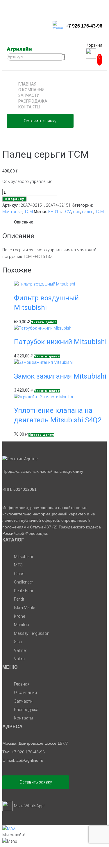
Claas (19, 573)
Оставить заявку (40, 121)
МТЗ (18, 565)
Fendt (19, 599)
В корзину (14, 199)
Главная (27, 84)
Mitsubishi (23, 556)
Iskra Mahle (24, 607)
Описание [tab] (23, 222)
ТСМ (28, 211)
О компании (31, 90)
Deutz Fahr (23, 590)
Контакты (29, 107)
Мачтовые (12, 211)
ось (76, 211)
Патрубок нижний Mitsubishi (60, 342)
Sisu (18, 641)
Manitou (21, 624)
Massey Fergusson (31, 633)
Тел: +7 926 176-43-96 (23, 752)
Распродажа (32, 101)
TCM (66, 211)
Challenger (23, 582)
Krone (19, 616)
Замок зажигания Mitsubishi (60, 376)
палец (87, 211)
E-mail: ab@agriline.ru (22, 760)
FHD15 (54, 211)
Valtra (19, 659)
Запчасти (29, 95)
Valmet (20, 650)
